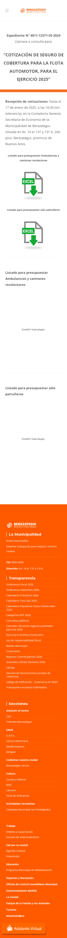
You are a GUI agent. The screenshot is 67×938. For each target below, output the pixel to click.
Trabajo (11, 826)
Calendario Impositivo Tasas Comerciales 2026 (30, 607)
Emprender (13, 856)
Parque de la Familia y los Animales (28, 903)
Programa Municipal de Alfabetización (29, 870)
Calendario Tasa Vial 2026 (21, 600)
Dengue (11, 752)
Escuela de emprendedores (22, 837)
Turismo (11, 909)
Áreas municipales (17, 540)
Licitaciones (13, 651)
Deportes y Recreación (20, 878)
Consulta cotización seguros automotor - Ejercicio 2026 (30, 627)
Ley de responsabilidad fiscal (23, 640)
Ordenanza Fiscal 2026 (19, 584)
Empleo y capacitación (19, 831)
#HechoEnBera (15, 916)
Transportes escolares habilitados (26, 687)
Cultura (10, 773)
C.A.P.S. (10, 735)
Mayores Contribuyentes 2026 (24, 656)
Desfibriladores (15, 746)
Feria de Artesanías (17, 795)
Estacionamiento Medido (21, 890)
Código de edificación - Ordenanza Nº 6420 (32, 682)
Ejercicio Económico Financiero (24, 634)
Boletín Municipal (16, 646)
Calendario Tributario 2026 (22, 595)
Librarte (11, 790)
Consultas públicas (17, 620)
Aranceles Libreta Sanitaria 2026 (25, 662)
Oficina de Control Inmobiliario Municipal (31, 884)
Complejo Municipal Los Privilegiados (28, 809)
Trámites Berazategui (19, 721)
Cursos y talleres (16, 779)
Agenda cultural (15, 850)
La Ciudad (12, 897)
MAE (9, 784)
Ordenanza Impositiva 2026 (22, 589)
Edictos (10, 667)
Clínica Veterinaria (17, 741)
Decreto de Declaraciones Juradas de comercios (28, 674)
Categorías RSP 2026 (18, 615)
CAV (8, 716)
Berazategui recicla (17, 765)
